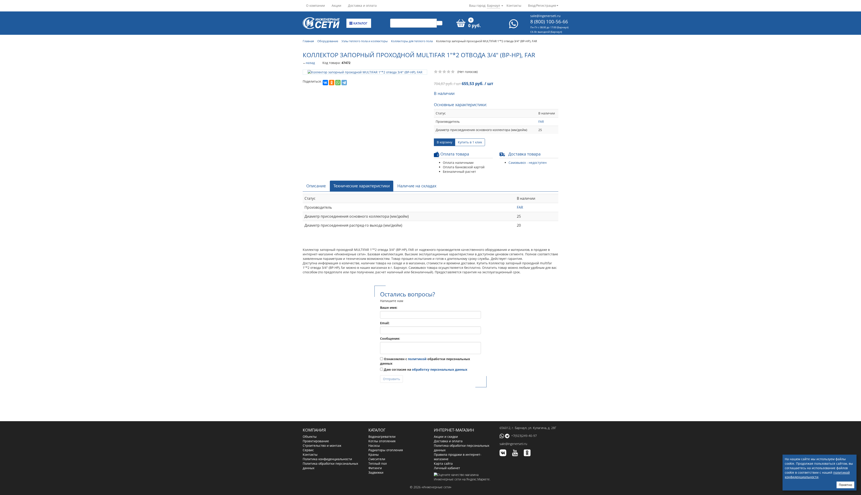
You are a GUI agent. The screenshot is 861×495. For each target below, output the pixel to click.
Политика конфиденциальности (327, 459)
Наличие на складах (416, 185)
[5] (453, 72)
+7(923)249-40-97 (524, 436)
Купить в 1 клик (470, 142)
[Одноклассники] (331, 82)
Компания (314, 430)
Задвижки (375, 472)
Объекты (310, 436)
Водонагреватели (382, 436)
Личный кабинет (447, 468)
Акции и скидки (446, 436)
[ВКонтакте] (325, 82)
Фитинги (375, 468)
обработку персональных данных (439, 369)
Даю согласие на (425, 369)
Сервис (308, 450)
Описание (316, 185)
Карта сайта (443, 463)
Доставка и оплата (362, 5)
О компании (315, 5)
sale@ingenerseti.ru (545, 16)
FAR (541, 121)
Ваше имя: (388, 307)
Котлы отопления (382, 441)
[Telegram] (344, 82)
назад (310, 63)
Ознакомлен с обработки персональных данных (425, 361)
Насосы (374, 445)
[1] (436, 72)
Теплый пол (377, 463)
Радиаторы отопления (385, 450)
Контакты (514, 5)
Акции (336, 5)
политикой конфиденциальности (817, 474)
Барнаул (493, 5)
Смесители (376, 459)
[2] (440, 72)
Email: (384, 323)
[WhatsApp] (338, 82)
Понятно (845, 485)
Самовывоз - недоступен (528, 162)
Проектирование (316, 441)
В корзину (444, 142)
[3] (444, 72)
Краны (373, 454)
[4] (449, 72)
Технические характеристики (361, 185)
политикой (417, 359)
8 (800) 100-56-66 (549, 21)
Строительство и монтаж (322, 445)
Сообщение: (390, 338)
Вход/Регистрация (542, 5)
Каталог (359, 23)
